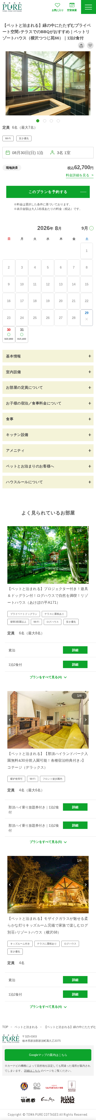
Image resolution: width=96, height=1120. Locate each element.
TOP (5, 1027)
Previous (10, 555)
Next (86, 555)
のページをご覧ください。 (48, 1070)
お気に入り (57, 10)
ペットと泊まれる (26, 1027)
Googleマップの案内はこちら (48, 1055)
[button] (37, 120)
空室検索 (72, 10)
